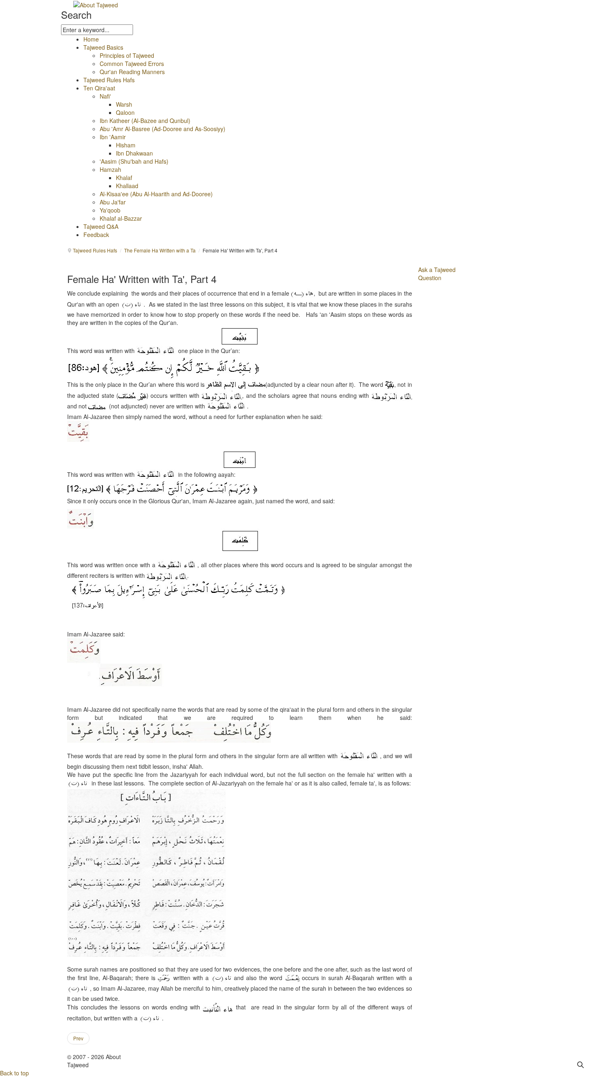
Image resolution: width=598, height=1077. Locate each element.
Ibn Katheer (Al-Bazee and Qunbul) (145, 120)
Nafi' (105, 96)
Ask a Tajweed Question (437, 273)
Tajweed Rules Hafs (109, 80)
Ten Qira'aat (99, 88)
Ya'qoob (110, 210)
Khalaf (124, 177)
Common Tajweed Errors (132, 63)
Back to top (14, 1073)
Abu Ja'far (113, 202)
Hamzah (110, 169)
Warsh (124, 104)
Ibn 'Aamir (113, 137)
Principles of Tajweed (127, 55)
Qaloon (125, 112)
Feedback (96, 234)
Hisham (125, 145)
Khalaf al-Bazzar (121, 218)
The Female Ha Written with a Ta (160, 250)
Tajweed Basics (103, 47)
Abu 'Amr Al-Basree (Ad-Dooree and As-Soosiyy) (162, 129)
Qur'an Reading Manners (132, 72)
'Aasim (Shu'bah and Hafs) (134, 161)
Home (91, 39)
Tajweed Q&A (100, 226)
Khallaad (127, 186)
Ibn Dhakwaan (134, 153)
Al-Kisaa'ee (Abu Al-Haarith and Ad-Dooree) (156, 194)
